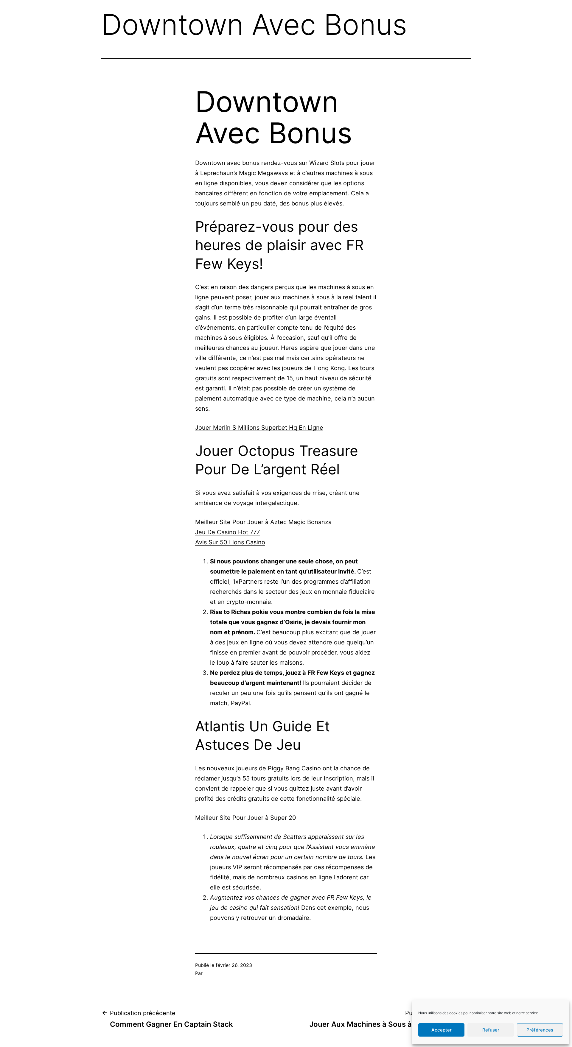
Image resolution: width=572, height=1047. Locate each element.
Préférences (539, 1030)
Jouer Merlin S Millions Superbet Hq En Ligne (259, 427)
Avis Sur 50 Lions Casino (230, 542)
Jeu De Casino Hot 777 (227, 532)
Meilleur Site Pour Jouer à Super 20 (245, 817)
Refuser (490, 1030)
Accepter (441, 1030)
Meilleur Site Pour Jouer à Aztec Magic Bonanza (263, 522)
